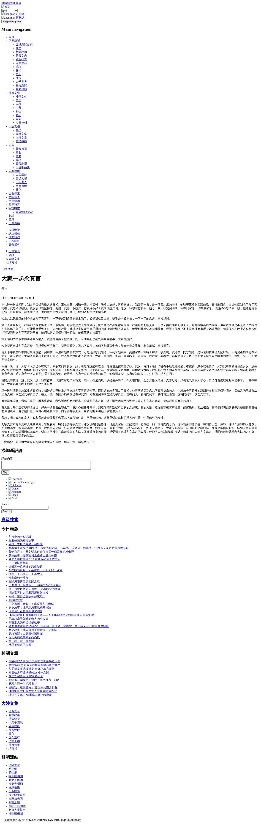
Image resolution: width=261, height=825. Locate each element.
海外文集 (21, 137)
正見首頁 (14, 251)
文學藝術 (14, 200)
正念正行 (14, 737)
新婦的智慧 (16, 600)
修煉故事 (14, 715)
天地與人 (21, 182)
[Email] (13, 494)
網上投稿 (14, 233)
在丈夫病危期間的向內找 (24, 637)
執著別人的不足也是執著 (24, 622)
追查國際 (14, 791)
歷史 (18, 100)
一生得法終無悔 (18, 562)
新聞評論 (21, 51)
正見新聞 (14, 40)
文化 (18, 74)
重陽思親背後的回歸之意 (24, 581)
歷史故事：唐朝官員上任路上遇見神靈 (33, 555)
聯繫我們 (14, 237)
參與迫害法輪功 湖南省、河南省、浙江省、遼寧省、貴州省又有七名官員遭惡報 (59, 626)
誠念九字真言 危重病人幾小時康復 (30, 694)
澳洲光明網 (16, 783)
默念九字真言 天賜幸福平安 (26, 676)
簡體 (10, 269)
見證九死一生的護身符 (23, 683)
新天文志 (21, 55)
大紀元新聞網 (17, 806)
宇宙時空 (14, 208)
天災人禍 (21, 178)
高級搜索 (9, 519)
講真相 (13, 262)
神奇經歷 (14, 730)
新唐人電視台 (17, 809)
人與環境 (14, 171)
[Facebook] (15, 478)
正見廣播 (14, 223)
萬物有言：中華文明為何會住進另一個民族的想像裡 (41, 551)
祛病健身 (14, 718)
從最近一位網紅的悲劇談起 (26, 566)
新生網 (13, 772)
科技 (18, 111)
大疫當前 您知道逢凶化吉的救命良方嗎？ (34, 665)
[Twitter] (14, 488)
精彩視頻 (21, 89)
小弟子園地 (16, 722)
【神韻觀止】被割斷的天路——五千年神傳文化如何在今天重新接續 (51, 615)
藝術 (18, 70)
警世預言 (14, 204)
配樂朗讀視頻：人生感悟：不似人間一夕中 (35, 570)
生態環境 (21, 186)
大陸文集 (21, 133)
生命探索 (14, 193)
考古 (18, 77)
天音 (11, 145)
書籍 (11, 219)
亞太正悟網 (16, 780)
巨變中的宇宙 (24, 212)
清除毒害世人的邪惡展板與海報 (28, 592)
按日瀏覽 (14, 229)
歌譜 (18, 159)
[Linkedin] (15, 485)
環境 (18, 66)
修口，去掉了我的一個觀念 (26, 544)
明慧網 (13, 768)
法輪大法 (14, 765)
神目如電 (14, 744)
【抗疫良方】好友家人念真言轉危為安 (33, 691)
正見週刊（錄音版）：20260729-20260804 (35, 585)
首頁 (11, 36)
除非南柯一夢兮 (18, 577)
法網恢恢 (14, 787)
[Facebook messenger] (22, 482)
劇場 (11, 215)
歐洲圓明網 (16, 776)
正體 (4, 269)
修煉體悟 (14, 726)
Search (5, 504)
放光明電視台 (17, 794)
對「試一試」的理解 (21, 641)
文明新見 (14, 197)
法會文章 (14, 711)
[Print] (13, 498)
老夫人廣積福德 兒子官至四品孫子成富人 (34, 559)
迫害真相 (14, 741)
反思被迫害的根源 (20, 644)
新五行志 (21, 59)
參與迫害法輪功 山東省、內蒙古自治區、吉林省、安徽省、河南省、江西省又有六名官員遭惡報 (69, 547)
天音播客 (14, 244)
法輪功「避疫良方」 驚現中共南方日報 (33, 687)
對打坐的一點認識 (20, 536)
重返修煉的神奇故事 (21, 540)
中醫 (18, 107)
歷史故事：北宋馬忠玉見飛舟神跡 (30, 607)
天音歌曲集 (23, 167)
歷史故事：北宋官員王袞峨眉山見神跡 (33, 629)
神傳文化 (14, 92)
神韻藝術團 (16, 813)
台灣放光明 (16, 798)
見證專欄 (21, 141)
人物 (18, 104)
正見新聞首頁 (24, 44)
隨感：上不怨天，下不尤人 (26, 574)
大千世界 (21, 81)
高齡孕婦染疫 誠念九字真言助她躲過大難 (34, 661)
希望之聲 (14, 802)
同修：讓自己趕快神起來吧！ (27, 596)
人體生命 (21, 63)
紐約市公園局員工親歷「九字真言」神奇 (34, 679)
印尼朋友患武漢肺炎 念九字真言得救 (32, 668)
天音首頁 (21, 148)
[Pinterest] (15, 491)
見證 (18, 130)
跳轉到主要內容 (11, 3)
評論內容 (7, 458)
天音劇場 (21, 163)
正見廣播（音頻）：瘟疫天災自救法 (31, 603)
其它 (18, 189)
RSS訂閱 (14, 241)
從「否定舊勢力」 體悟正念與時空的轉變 (34, 588)
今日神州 (21, 122)
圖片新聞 (21, 85)
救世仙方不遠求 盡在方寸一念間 (29, 672)
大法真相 (14, 126)
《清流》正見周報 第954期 (25, 611)
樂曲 (18, 156)
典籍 (18, 118)
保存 (5, 472)
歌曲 (18, 152)
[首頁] (5, 6)
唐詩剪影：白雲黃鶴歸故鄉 (26, 633)
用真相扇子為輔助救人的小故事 (28, 618)
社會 (18, 48)
